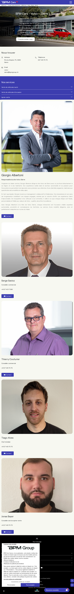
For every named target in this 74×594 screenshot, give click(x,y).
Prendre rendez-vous (25, 39)
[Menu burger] (71, 2)
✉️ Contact (7, 216)
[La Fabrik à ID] (37, 590)
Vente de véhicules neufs (9, 87)
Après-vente (5, 97)
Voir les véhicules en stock (47, 39)
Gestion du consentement (37, 587)
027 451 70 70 (43, 60)
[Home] (9, 2)
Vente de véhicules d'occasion (11, 92)
